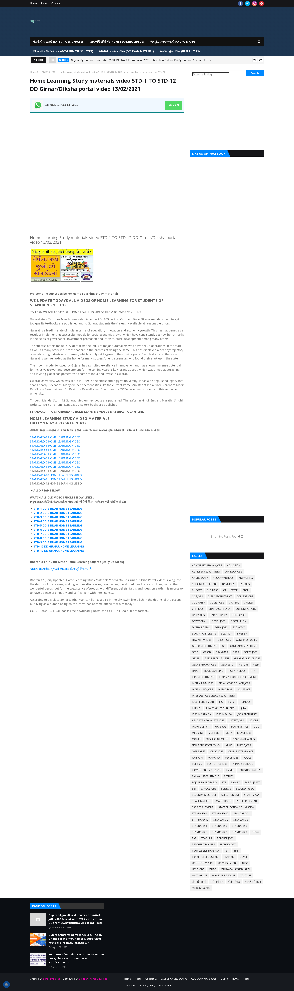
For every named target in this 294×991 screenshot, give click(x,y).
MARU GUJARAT (201, 726)
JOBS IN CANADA (201, 714)
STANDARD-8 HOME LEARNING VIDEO (55, 466)
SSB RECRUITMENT (246, 801)
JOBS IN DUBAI (224, 714)
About (44, 3)
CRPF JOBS (198, 609)
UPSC (245, 863)
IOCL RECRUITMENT (203, 702)
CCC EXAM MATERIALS (204, 978)
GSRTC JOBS (251, 652)
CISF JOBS (197, 596)
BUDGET (197, 590)
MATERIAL (220, 726)
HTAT (254, 671)
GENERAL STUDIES (246, 640)
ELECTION (226, 633)
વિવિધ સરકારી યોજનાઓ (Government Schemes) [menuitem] (63, 51)
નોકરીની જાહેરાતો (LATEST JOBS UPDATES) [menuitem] (58, 41)
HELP (256, 664)
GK (223, 646)
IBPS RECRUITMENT (203, 677)
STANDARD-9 (46, 72)
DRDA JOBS (221, 627)
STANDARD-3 (240, 819)
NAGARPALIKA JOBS (244, 739)
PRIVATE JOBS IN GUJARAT (206, 770)
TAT (194, 838)
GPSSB (207, 652)
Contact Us (151, 978)
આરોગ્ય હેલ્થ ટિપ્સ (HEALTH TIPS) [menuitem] (180, 51)
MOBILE (196, 739)
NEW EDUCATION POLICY (206, 745)
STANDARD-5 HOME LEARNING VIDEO (55, 454)
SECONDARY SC (245, 788)
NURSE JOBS (244, 745)
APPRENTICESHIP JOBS (204, 584)
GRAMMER (222, 652)
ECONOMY (239, 627)
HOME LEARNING (213, 671)
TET (227, 850)
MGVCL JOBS (244, 733)
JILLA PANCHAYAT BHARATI (221, 708)
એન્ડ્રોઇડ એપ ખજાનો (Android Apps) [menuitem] (173, 41)
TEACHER (206, 838)
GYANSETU (227, 664)
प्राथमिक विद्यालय (253, 881)
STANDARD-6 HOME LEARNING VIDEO (55, 458)
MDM (256, 726)
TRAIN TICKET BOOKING (205, 857)
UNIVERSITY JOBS (227, 863)
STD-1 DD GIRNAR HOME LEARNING (57, 509)
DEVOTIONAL (199, 621)
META (229, 733)
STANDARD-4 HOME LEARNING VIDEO (55, 450)
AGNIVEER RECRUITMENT (206, 571)
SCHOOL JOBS (208, 788)
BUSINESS (212, 590)
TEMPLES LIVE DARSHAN (206, 850)
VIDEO (212, 869)
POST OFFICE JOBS (217, 764)
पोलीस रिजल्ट (234, 881)
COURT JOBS (217, 602)
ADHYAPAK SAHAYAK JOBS (207, 565)
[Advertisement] (107, 141)
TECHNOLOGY (228, 844)
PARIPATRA (214, 757)
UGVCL (243, 857)
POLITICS (197, 764)
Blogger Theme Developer (93, 978)
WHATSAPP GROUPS (223, 875)
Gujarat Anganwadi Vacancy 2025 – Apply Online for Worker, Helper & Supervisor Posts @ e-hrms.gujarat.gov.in (75, 938)
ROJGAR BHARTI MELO (204, 782)
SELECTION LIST (230, 795)
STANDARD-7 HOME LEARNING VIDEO (55, 462)
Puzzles (230, 770)
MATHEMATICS (239, 726)
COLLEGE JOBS (245, 596)
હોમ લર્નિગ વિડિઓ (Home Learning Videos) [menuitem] (117, 41)
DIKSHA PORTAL (201, 627)
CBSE (246, 590)
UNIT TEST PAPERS (202, 863)
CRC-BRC (234, 602)
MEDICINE (197, 733)
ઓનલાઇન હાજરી (201, 888)
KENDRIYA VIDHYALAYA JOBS (208, 720)
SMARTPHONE (223, 801)
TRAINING (229, 857)
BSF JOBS (245, 584)
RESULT (228, 776)
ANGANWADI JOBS (223, 578)
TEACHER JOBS (225, 838)
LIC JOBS (253, 720)
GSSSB (196, 658)
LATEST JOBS (236, 720)
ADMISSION (233, 565)
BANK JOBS (228, 584)
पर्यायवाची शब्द (217, 881)
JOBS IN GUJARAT (247, 714)
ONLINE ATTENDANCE (240, 751)
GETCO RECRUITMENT (204, 646)
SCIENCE (226, 788)
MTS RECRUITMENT (217, 739)
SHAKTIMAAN (252, 795)
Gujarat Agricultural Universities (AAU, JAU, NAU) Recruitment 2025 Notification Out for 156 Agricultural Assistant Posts (141, 60)
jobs (243, 708)
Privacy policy (147, 985)
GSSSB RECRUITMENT (217, 658)
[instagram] (254, 3)
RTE (224, 782)
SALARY (235, 782)
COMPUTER (198, 602)
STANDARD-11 (241, 813)
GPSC (195, 652)
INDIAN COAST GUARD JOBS (234, 683)
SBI (194, 788)
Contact (55, 3)
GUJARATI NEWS (230, 978)
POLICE (247, 757)
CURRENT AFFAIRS (246, 609)
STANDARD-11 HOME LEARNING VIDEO (56, 479)
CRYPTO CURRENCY (220, 609)
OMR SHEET (198, 751)
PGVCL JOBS (231, 757)
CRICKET (248, 602)
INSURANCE (243, 689)
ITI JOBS (196, 708)
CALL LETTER (230, 590)
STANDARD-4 (199, 826)
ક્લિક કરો (173, 105)
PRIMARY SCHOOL (242, 764)
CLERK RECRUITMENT (220, 596)
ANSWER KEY (246, 578)
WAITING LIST (199, 875)
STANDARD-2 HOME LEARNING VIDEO (55, 441)
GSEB (236, 652)
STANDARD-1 (199, 813)
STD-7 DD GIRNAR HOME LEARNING (57, 534)
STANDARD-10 (220, 813)
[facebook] (240, 3)
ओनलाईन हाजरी (199, 881)
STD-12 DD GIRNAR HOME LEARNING (58, 551)
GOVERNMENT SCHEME (243, 646)
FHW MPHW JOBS (201, 640)
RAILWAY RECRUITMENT (205, 776)
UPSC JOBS (198, 869)
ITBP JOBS (245, 702)
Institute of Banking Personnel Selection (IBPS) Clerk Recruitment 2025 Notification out (76, 958)
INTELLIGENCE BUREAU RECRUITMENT (213, 695)
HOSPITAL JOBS (237, 671)
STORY (255, 832)
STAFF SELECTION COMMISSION (236, 807)
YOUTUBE (245, 875)
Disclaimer (165, 985)
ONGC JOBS (216, 751)
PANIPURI (197, 757)
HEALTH (243, 664)
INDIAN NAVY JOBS (202, 689)
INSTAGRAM (225, 689)
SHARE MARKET (201, 801)
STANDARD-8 (219, 832)
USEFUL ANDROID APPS (174, 978)
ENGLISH (242, 633)
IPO (221, 702)
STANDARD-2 (220, 819)
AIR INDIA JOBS (233, 571)
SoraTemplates (51, 978)
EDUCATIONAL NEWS (204, 633)
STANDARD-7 (199, 832)
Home (33, 3)
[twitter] (247, 3)
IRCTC (231, 702)
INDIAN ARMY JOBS (202, 683)
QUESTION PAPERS (250, 770)
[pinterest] (261, 3)
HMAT (195, 671)
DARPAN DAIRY (218, 615)
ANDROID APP (200, 578)
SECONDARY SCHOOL (204, 795)
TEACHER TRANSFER (203, 844)
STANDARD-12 (200, 819)
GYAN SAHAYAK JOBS (204, 664)
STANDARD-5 (219, 826)
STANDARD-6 (239, 826)
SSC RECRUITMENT (202, 807)
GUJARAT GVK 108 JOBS (247, 658)
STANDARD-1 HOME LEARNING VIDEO (55, 437)
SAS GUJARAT (252, 782)
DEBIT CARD (239, 615)
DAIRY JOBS (198, 615)
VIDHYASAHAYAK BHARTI (235, 869)
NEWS (228, 745)
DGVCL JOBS (219, 621)
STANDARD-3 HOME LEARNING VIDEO (55, 445)
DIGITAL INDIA (239, 621)
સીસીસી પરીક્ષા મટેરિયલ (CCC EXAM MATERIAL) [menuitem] (126, 51)
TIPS (236, 850)
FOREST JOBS (223, 640)
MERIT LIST (214, 733)
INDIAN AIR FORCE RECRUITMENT (237, 677)
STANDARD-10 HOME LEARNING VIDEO (56, 475)
